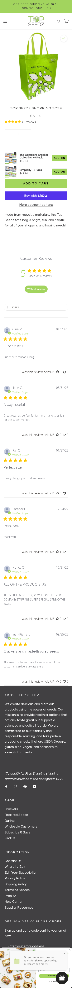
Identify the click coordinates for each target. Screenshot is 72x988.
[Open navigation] (5, 21)
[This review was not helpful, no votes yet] (64, 372)
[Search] (58, 21)
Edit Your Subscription (21, 872)
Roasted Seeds (16, 815)
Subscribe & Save (17, 832)
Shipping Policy (15, 884)
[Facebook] (6, 786)
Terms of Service (17, 890)
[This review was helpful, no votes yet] (57, 372)
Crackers (11, 809)
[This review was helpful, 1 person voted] (57, 552)
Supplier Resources (19, 907)
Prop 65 (10, 896)
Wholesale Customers (21, 826)
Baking (10, 821)
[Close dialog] (69, 949)
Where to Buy (15, 866)
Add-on (59, 158)
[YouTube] (34, 786)
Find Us (10, 838)
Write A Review (36, 289)
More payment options (36, 205)
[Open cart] (66, 21)
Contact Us (13, 861)
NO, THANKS (54, 981)
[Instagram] (15, 786)
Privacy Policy (15, 878)
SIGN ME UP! (54, 976)
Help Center (14, 901)
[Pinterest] (25, 786)
